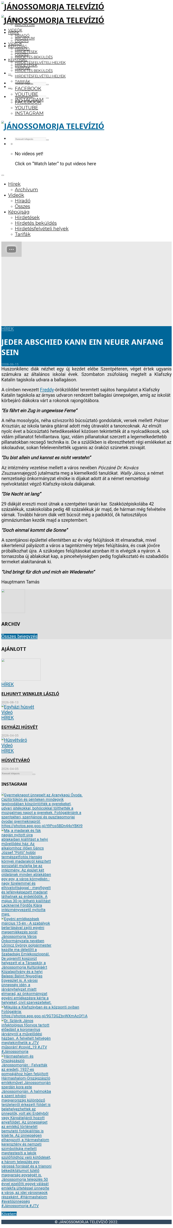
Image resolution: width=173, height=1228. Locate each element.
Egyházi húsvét (19, 727)
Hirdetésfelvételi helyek (40, 62)
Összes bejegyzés (19, 636)
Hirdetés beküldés (34, 57)
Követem (9, 1214)
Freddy (47, 389)
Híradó (22, 49)
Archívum (25, 38)
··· (9, 73)
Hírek (13, 33)
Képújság (17, 60)
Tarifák (22, 81)
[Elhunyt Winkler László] (21, 679)
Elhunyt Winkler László (30, 694)
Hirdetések (26, 65)
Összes (22, 41)
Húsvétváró (15, 760)
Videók (15, 30)
